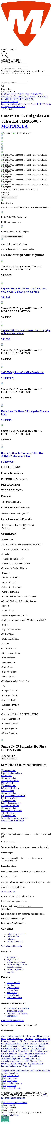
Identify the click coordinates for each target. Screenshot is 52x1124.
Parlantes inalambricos (11, 1066)
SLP (26, 1061)
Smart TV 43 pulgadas (18, 1051)
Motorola (29, 1038)
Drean (25, 1043)
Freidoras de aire (8, 1063)
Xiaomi (21, 1056)
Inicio (3, 104)
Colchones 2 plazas (9, 1046)
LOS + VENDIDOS (34, 94)
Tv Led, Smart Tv (31, 104)
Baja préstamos (32, 1070)
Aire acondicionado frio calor (36, 1041)
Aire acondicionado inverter (13, 1036)
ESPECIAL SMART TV (28, 96)
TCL (21, 1053)
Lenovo (25, 1048)
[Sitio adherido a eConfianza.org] (8, 1105)
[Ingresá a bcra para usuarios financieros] (14, 1102)
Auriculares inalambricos (12, 1061)
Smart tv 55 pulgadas (39, 1043)
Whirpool (26, 1066)
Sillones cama (28, 1058)
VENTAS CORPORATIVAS (17, 100)
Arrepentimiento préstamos (13, 1070)
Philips (23, 1046)
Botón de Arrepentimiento (12, 1020)
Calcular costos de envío (12, 237)
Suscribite (6, 909)
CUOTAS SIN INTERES (12, 94)
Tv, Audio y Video (15, 104)
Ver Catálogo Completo (11, 946)
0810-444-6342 (8, 891)
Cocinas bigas (36, 1061)
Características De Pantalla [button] (16, 519)
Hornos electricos (8, 1056)
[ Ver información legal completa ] (24, 1096)
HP (31, 1051)
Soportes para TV (35, 1063)
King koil (21, 1063)
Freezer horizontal (15, 1038)
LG (20, 1041)
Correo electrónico (9, 906)
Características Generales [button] (15, 507)
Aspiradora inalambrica (34, 1053)
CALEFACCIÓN (9, 96)
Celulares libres (33, 1056)
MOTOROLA (18, 106)
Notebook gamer (42, 1051)
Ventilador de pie (42, 1038)
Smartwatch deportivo (10, 1058)
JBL (38, 1058)
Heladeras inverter (9, 1041)
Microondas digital (36, 1046)
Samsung (31, 1036)
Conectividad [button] (8, 533)
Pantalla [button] (6, 496)
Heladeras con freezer (10, 1048)
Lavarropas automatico (11, 1043)
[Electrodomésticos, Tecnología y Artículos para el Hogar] (26, 45)
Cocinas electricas (9, 1053)
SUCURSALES (17, 99)
